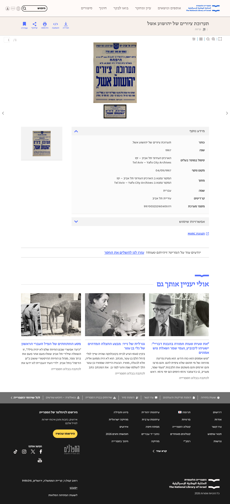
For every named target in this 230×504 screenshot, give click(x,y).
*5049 (73, 488)
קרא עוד (161, 451)
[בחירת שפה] (18, 8)
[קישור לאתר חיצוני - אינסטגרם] (24, 452)
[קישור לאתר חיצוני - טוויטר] (33, 452)
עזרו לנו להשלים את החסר (124, 252)
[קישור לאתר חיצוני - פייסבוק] (41, 452)
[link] (210, 397)
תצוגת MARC (196, 233)
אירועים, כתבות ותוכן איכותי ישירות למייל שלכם (59, 421)
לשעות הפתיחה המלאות (62, 495)
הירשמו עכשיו (65, 433)
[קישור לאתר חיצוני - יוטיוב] (40, 460)
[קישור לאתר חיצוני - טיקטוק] (15, 452)
